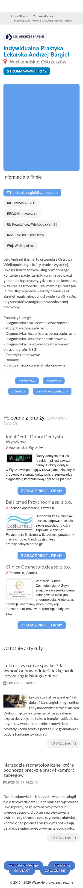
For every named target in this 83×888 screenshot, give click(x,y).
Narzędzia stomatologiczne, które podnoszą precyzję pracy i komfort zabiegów (38, 770)
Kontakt (22, 870)
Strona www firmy (27, 71)
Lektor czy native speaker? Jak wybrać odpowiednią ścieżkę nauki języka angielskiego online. (39, 670)
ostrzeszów (27, 381)
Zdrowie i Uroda (43, 16)
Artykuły (61, 866)
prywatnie (54, 381)
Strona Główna (19, 16)
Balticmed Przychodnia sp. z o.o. (39, 502)
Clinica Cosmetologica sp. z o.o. (38, 566)
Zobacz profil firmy (41, 490)
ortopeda (18, 391)
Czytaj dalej (63, 743)
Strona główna (23, 866)
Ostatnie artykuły (23, 648)
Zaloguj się (55, 870)
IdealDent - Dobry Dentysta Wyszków (34, 439)
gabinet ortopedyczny (52, 391)
